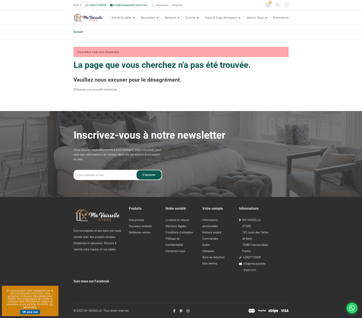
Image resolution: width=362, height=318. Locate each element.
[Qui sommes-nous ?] (98, 217)
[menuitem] (123, 17)
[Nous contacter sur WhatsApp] (352, 308)
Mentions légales (176, 226)
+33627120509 (97, 5)
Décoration (148, 17)
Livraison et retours (177, 220)
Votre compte (212, 208)
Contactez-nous (175, 251)
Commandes (210, 238)
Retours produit (211, 232)
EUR (76, 5)
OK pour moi (30, 312)
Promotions (280, 17)
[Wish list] (286, 5)
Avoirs (206, 245)
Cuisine (190, 17)
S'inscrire (177, 5)
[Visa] (284, 311)
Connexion (161, 5)
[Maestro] (252, 311)
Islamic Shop (255, 17)
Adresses (208, 251)
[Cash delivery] (273, 311)
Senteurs (170, 17)
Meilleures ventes (139, 232)
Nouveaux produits (140, 226)
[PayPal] (262, 311)
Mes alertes (209, 263)
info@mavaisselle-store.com (130, 5)
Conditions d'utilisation (179, 232)
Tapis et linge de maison (221, 17)
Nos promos (136, 220)
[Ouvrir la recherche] (277, 4)
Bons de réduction (213, 257)
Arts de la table (121, 17)
